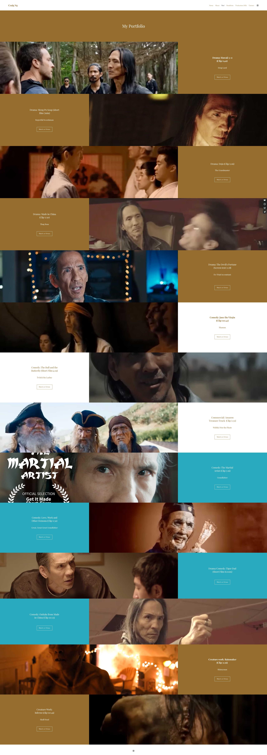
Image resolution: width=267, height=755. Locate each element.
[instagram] (258, 5)
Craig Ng (13, 5)
